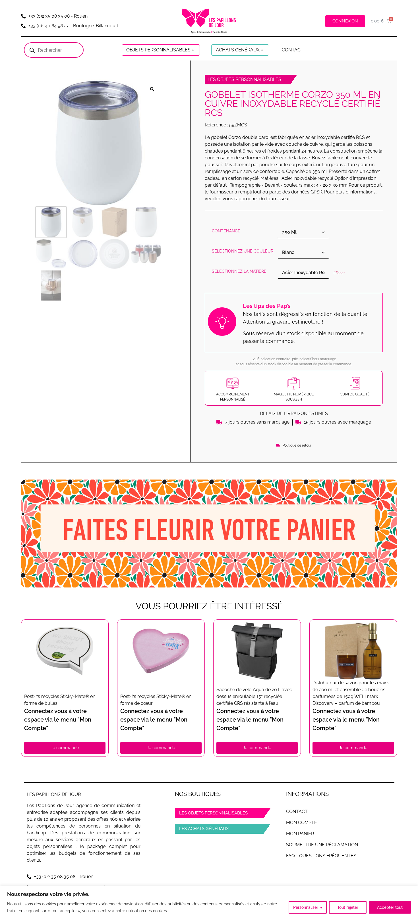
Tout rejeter (347, 907)
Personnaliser (305, 907)
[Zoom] (152, 89)
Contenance (226, 231)
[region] (209, 902)
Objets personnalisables (158, 50)
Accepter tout (390, 907)
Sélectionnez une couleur (242, 251)
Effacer (339, 273)
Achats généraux (238, 50)
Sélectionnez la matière (239, 271)
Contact (292, 50)
